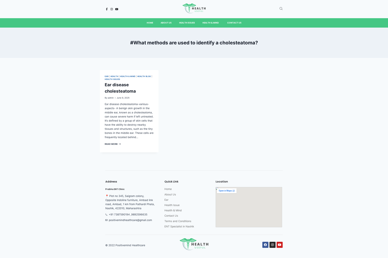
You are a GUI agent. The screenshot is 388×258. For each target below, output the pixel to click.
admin (111, 98)
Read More (113, 144)
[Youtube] (116, 9)
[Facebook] (265, 245)
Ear (107, 76)
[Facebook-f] (106, 9)
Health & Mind (127, 76)
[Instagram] (111, 9)
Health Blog (144, 76)
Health (114, 76)
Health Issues (112, 79)
